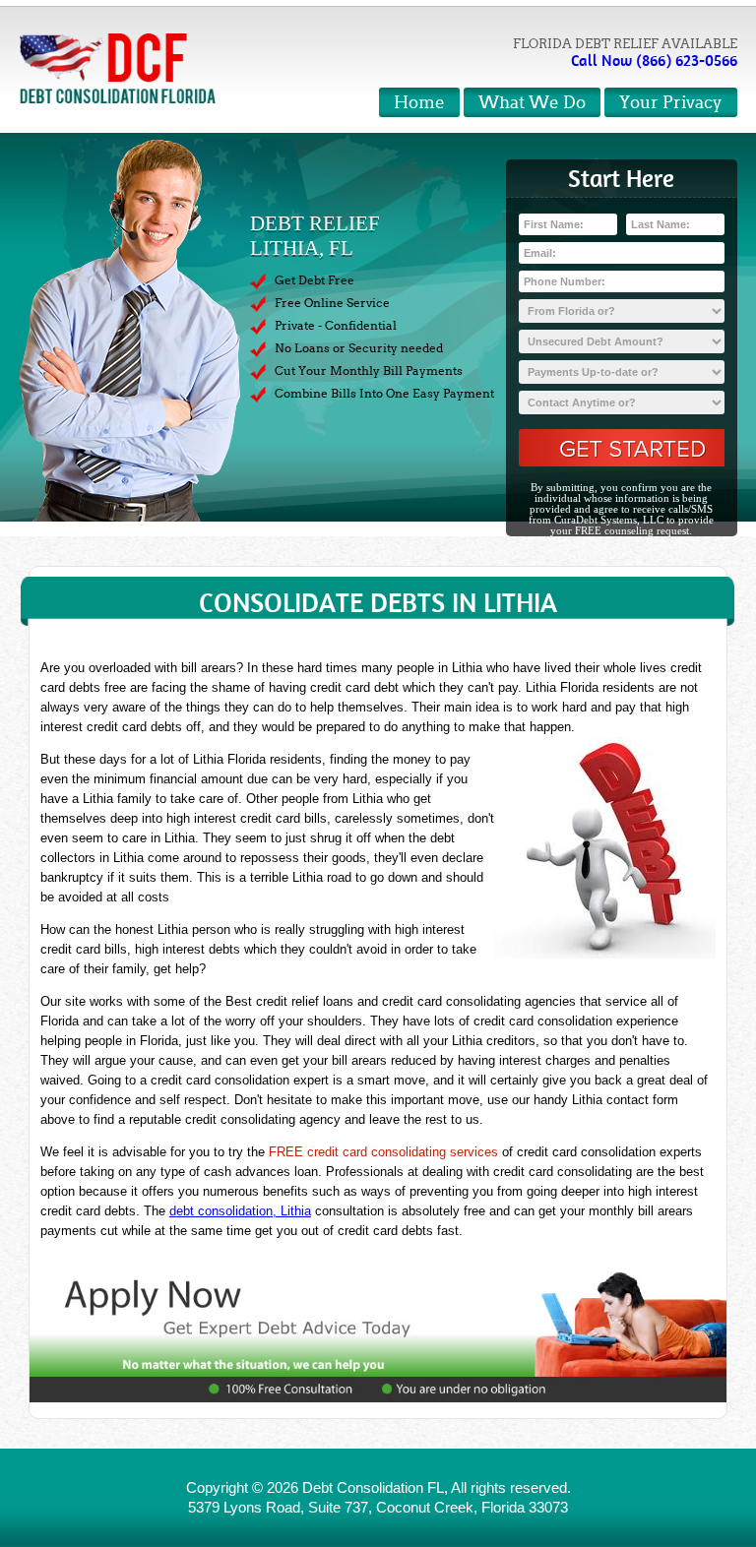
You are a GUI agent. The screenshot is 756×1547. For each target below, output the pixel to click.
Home (419, 103)
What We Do (532, 103)
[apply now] (378, 1334)
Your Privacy (671, 103)
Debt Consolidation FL (373, 1487)
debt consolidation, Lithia (240, 1211)
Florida (503, 1507)
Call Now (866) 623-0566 (654, 60)
